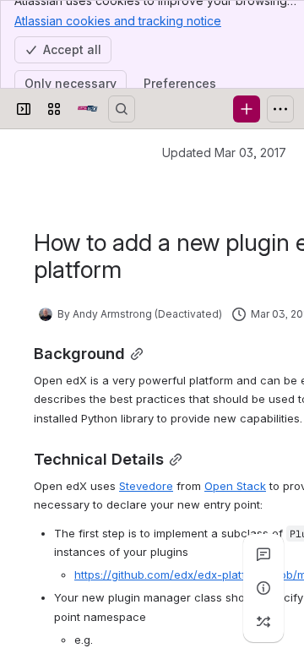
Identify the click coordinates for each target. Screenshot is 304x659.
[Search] (121, 109)
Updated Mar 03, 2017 (224, 152)
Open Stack (235, 486)
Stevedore (146, 486)
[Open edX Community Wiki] (87, 109)
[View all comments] (263, 554)
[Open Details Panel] (263, 588)
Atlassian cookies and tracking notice (117, 21)
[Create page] (263, 621)
